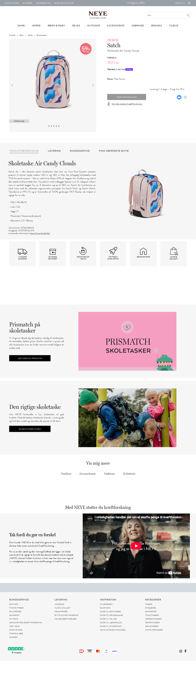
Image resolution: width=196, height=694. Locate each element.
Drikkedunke (129, 473)
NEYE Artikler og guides (112, 630)
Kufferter (150, 611)
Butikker (27, 3)
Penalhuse (66, 473)
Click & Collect (62, 608)
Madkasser (109, 473)
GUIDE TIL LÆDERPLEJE (111, 622)
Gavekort (14, 615)
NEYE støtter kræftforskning (25, 622)
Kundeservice (43, 3)
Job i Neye (14, 626)
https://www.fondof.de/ (40, 233)
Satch (114, 45)
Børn (21, 35)
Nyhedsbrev (106, 604)
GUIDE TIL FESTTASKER (110, 611)
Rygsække (150, 608)
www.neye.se (15, 630)
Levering (59, 604)
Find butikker (16, 608)
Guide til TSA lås (108, 619)
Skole (30, 35)
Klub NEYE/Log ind (64, 3)
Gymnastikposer (87, 473)
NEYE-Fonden (12, 3)
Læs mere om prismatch (29, 358)
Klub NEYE (105, 608)
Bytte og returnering (66, 615)
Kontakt (13, 604)
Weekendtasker (153, 619)
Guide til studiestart (111, 626)
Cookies (13, 637)
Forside (12, 35)
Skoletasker (41, 35)
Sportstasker (152, 622)
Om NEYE (13, 619)
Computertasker (154, 630)
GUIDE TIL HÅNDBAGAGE (111, 615)
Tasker (148, 604)
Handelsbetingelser (66, 619)
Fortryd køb (16, 634)
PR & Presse (15, 611)
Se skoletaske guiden (30, 429)
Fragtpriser (61, 611)
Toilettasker (152, 615)
